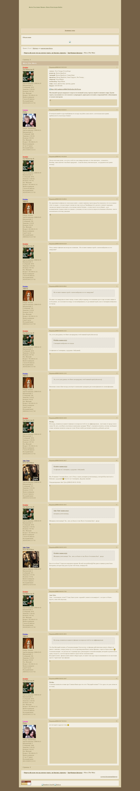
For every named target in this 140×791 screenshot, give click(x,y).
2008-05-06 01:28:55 (60, 634)
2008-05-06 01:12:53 (60, 373)
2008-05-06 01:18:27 (60, 460)
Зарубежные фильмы (75, 53)
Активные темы (70, 30)
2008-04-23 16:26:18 (60, 156)
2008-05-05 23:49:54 (60, 199)
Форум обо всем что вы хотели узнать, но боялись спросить (45, 53)
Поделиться (52, 67)
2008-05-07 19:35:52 (60, 721)
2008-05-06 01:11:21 (60, 330)
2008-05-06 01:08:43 (60, 286)
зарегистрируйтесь (47, 48)
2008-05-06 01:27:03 (60, 591)
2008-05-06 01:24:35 (60, 547)
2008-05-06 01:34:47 (60, 678)
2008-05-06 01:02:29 (60, 243)
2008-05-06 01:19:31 (60, 504)
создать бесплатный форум (109, 776)
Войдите (35, 48)
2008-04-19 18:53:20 (60, 67)
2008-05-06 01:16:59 (60, 418)
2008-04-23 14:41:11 (60, 109)
